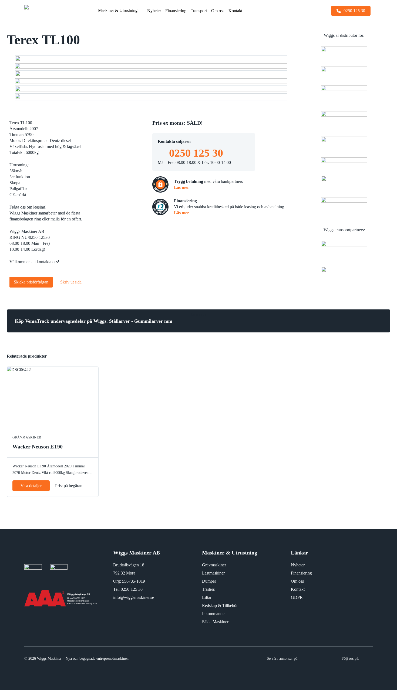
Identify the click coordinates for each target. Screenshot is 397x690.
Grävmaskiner (214, 565)
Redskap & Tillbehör (220, 605)
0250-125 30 (132, 589)
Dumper (209, 581)
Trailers (208, 589)
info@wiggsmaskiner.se (133, 597)
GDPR (297, 597)
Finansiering (301, 573)
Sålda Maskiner (215, 621)
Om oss (297, 581)
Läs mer (181, 187)
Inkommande (213, 613)
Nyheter (298, 565)
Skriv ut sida (71, 282)
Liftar (206, 597)
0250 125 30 (196, 153)
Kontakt (298, 589)
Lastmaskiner (213, 573)
